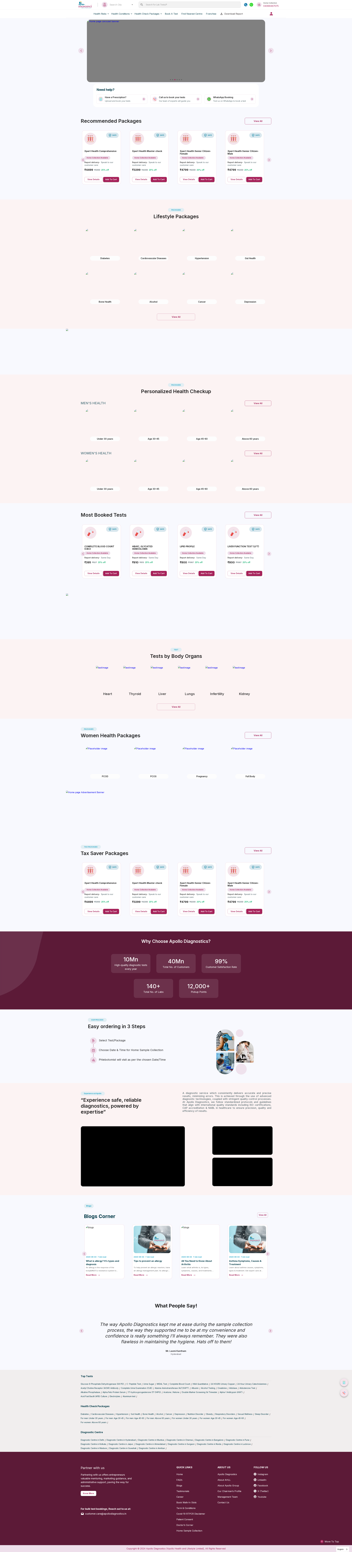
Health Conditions (120, 13)
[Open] (132, 5)
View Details (93, 179)
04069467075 (271, 6)
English (341, 1549)
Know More (88, 1493)
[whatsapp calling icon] (251, 4)
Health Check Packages (146, 13)
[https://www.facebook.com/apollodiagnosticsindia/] (256, 1484)
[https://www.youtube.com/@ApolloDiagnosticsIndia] (256, 1496)
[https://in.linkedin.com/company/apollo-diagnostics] (256, 1479)
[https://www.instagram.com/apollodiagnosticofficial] (256, 1473)
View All (258, 121)
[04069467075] (245, 4)
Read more (91, 1275)
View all (176, 706)
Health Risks (100, 13)
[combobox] (120, 4)
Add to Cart (111, 179)
